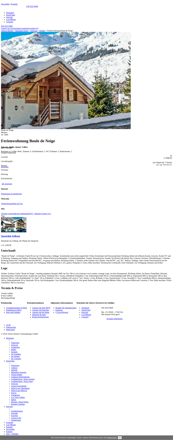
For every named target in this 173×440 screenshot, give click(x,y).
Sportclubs (10, 361)
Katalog (9, 432)
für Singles (15, 356)
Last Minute (11, 19)
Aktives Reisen (7, 31)
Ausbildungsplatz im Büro (16, 308)
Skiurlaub (10, 13)
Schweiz (33, 31)
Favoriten (33, 28)
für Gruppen (16, 359)
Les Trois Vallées (18, 397)
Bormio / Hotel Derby (20, 402)
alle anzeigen (7, 184)
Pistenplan (5, 194)
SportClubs (10, 15)
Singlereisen (16, 420)
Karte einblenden (22, 214)
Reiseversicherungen (40, 317)
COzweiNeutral (61, 312)
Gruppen (9, 22)
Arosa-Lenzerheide (18, 386)
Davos (13, 393)
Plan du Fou (18, 204)
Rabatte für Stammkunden (65, 308)
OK (120, 438)
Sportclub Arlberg (10, 236)
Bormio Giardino (18, 404)
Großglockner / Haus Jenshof (23, 379)
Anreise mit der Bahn (40, 312)
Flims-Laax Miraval (19, 391)
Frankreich (15, 347)
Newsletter (5, 4)
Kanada (14, 352)
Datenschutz (11, 327)
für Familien (16, 354)
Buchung (4, 167)
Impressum (10, 330)
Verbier (42, 31)
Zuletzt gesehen (21, 28)
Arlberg (14, 368)
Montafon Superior (18, 372)
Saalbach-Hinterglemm (20, 377)
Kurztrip (14, 416)
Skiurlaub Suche (21, 31)
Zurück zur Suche (8, 28)
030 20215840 (32, 6)
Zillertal (14, 370)
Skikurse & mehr (39, 315)
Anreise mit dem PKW (41, 308)
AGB (8, 325)
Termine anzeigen (8, 214)
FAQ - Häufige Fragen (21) (40, 214)
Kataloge (59, 310)
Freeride (14, 413)
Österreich (15, 343)
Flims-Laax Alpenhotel (20, 388)
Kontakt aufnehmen (115, 319)
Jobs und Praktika (13, 312)
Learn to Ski (16, 418)
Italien (13, 350)
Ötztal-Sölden (16, 375)
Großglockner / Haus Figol (22, 381)
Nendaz (10, 204)
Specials (9, 17)
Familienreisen (17, 411)
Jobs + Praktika (12, 434)
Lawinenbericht (15, 194)
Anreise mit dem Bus (40, 310)
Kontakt (14, 4)
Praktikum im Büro (13, 310)
